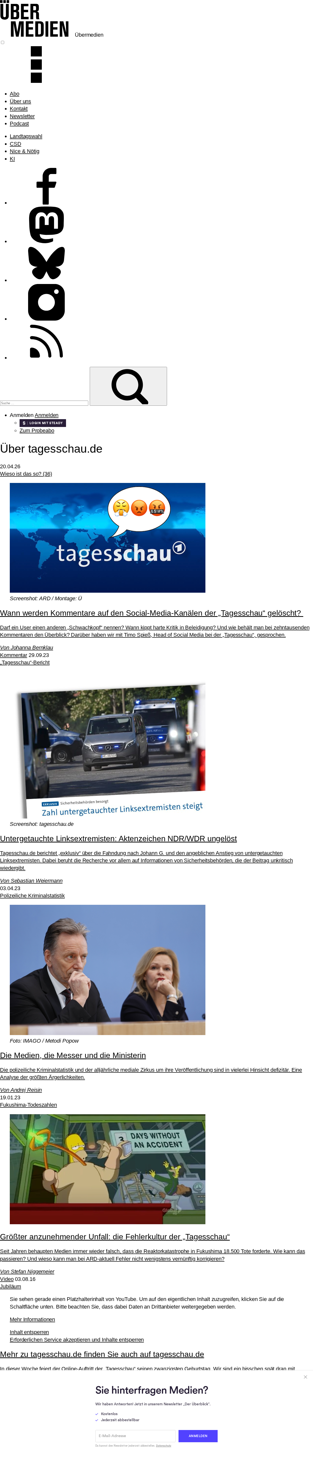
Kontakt (19, 109)
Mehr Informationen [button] (32, 1319)
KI (12, 159)
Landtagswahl (26, 136)
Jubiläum (10, 1286)
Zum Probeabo (37, 430)
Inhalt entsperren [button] (29, 1332)
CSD (15, 144)
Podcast (19, 123)
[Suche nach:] (45, 402)
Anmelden (46, 415)
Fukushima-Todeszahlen (28, 1105)
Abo (14, 94)
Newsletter (22, 116)
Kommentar (13, 655)
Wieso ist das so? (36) (26, 474)
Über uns (20, 101)
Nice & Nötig (24, 151)
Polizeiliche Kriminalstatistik (32, 896)
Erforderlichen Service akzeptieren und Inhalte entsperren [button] (77, 1340)
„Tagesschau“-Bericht (25, 662)
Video (7, 1279)
